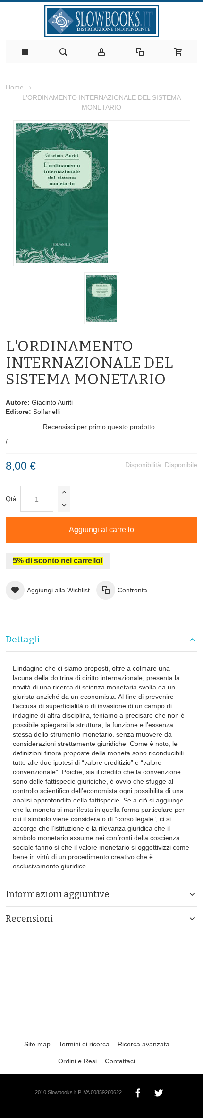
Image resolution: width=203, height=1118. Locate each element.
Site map (37, 1044)
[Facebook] (138, 1091)
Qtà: (12, 498)
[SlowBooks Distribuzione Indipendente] (101, 21)
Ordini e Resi (77, 1061)
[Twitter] (158, 1091)
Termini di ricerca (84, 1044)
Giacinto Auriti (52, 402)
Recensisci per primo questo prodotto (99, 426)
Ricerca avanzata (143, 1044)
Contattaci (120, 1061)
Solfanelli (46, 411)
